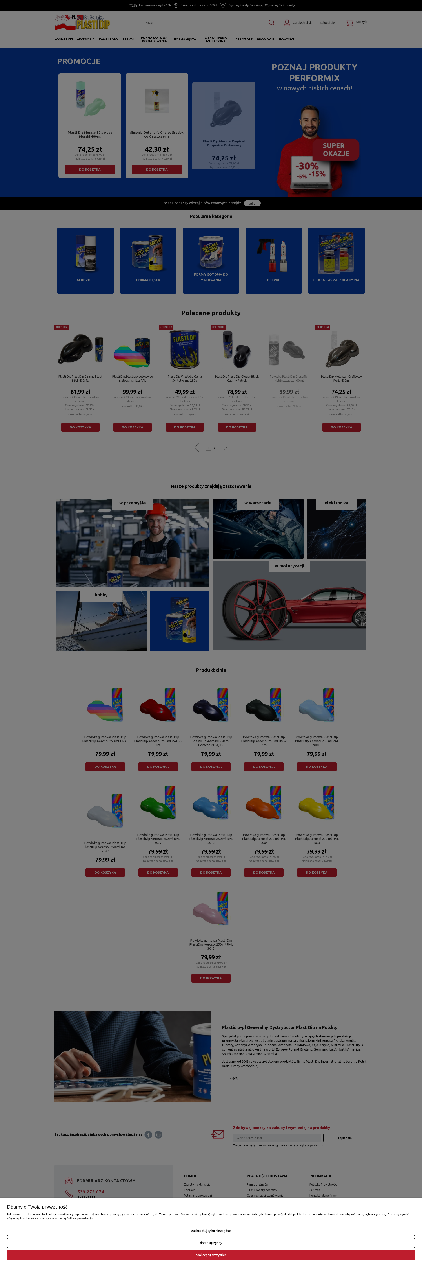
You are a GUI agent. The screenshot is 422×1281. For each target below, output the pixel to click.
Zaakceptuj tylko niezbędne (211, 1231)
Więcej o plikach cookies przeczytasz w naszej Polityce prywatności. (50, 1218)
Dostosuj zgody (211, 1243)
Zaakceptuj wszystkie (211, 1255)
